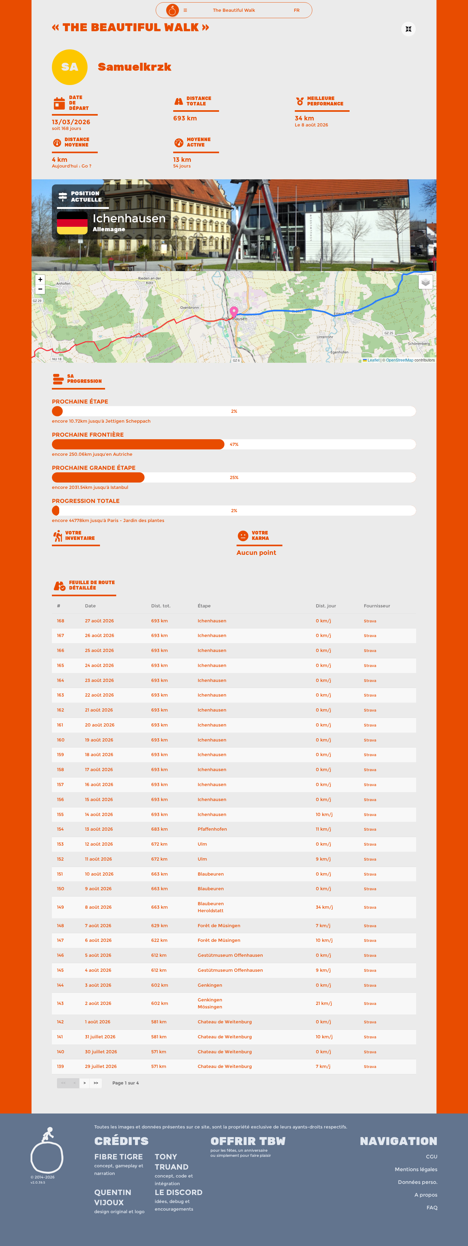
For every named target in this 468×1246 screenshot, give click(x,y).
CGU (431, 1157)
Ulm (202, 844)
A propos (426, 1195)
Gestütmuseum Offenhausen (230, 955)
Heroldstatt (210, 910)
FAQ (432, 1208)
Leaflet (373, 359)
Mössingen (210, 1007)
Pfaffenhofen (212, 829)
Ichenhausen (212, 621)
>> (96, 1083)
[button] (185, 10)
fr (297, 10)
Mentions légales (416, 1169)
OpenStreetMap (400, 359)
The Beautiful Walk (234, 10)
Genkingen (210, 985)
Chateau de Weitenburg (225, 1022)
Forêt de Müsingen (219, 925)
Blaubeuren (211, 874)
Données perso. (417, 1182)
